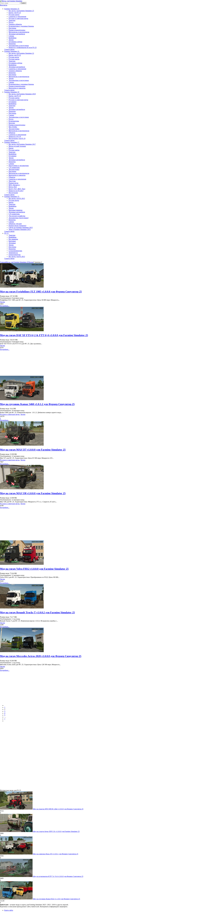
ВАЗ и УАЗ (13, 187)
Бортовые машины (15, 210)
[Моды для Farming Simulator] (11, 1)
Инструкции (13, 193)
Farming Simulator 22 (11, 51)
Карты (11, 148)
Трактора (12, 20)
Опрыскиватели (14, 255)
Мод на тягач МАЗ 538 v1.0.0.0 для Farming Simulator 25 (33, 493)
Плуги (11, 22)
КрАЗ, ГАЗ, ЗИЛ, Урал (17, 189)
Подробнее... (4, 306)
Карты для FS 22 (15, 55)
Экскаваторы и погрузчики (19, 45)
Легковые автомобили (17, 34)
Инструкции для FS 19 (17, 138)
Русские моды (14, 57)
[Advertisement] (103, 363)
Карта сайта (8, 910)
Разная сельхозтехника (17, 30)
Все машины (13, 239)
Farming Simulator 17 (11, 142)
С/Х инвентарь (14, 167)
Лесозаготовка (14, 129)
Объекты (12, 133)
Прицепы (12, 44)
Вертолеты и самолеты (17, 88)
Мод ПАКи (13, 127)
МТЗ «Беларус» (14, 185)
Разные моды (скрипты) (17, 225)
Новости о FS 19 (15, 136)
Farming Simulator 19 (11, 92)
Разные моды (13, 183)
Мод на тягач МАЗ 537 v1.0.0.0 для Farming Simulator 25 (33, 449)
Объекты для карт (15, 224)
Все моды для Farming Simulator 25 (21, 11)
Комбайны (12, 38)
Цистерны (12, 28)
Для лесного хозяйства (17, 216)
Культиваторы (14, 121)
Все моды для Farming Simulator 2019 (22, 94)
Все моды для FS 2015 (17, 198)
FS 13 (6, 233)
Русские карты (14, 14)
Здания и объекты (15, 24)
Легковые (12, 243)
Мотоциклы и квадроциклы (19, 32)
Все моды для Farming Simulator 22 (21, 53)
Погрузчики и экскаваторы (19, 165)
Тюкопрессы (13, 253)
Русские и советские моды (18, 18)
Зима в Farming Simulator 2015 (20, 229)
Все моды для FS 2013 (17, 256)
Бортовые (12, 241)
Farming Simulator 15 (11, 196)
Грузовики (12, 102)
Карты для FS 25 (15, 13)
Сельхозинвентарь (15, 251)
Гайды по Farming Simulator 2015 (21, 227)
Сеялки (11, 36)
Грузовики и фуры (15, 42)
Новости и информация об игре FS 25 (23, 47)
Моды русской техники (17, 146)
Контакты (3, 5)
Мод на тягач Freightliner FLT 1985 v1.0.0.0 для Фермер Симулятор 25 (41, 291)
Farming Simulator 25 (11, 9)
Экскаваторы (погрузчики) (18, 218)
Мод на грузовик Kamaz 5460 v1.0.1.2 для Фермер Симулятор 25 (37, 404)
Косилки (12, 123)
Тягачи (11, 40)
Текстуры (12, 181)
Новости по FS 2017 (16, 191)
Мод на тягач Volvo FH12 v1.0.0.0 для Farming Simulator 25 (34, 568)
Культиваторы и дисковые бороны (21, 26)
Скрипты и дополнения (17, 16)
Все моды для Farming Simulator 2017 (22, 144)
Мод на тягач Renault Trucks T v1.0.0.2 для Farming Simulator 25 (37, 612)
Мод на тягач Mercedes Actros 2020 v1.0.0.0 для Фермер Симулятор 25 (40, 656)
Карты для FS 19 (15, 96)
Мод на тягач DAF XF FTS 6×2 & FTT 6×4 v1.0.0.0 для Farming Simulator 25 (44, 335)
